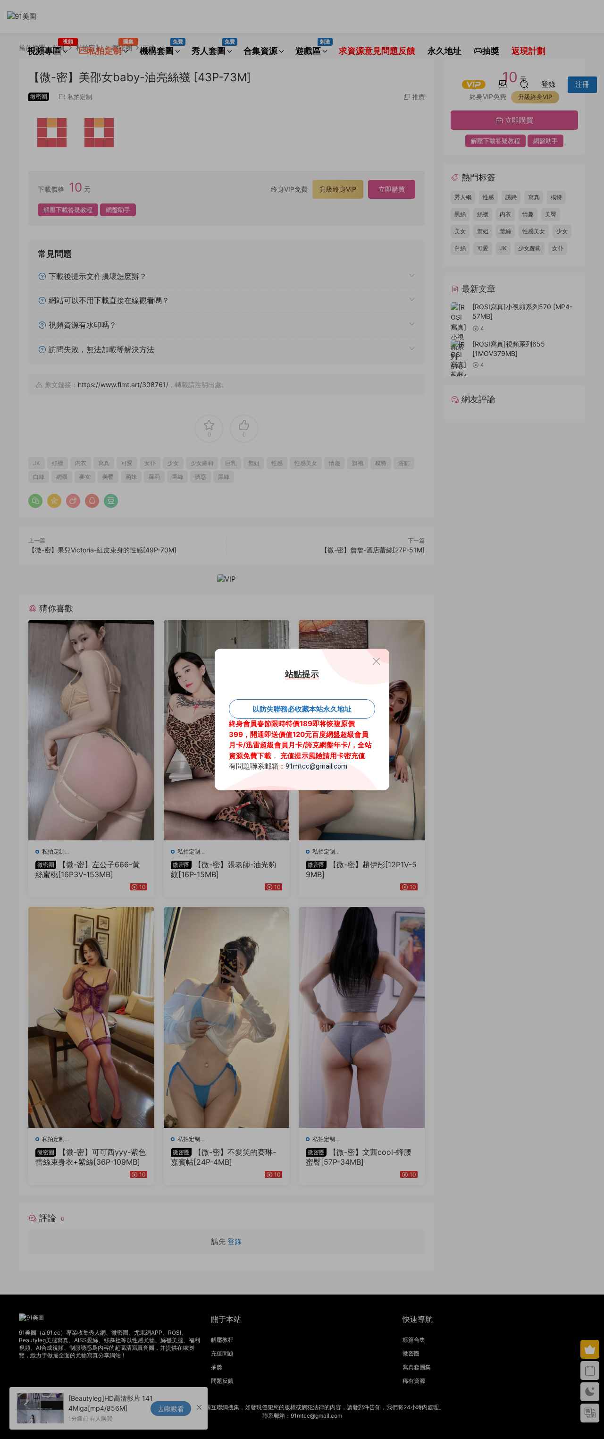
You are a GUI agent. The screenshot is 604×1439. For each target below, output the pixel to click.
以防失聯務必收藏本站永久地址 (302, 708)
